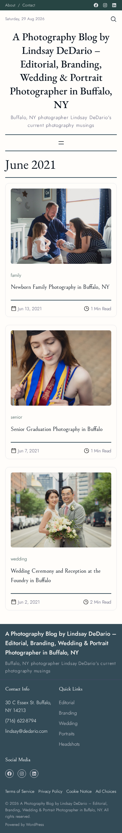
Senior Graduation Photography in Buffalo (56, 429)
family (16, 275)
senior (16, 417)
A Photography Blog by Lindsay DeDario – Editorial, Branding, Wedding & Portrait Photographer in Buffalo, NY (61, 70)
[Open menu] (61, 143)
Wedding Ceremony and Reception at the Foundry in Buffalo (56, 576)
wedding (19, 559)
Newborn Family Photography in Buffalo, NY (60, 287)
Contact (28, 5)
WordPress (35, 824)
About (10, 5)
